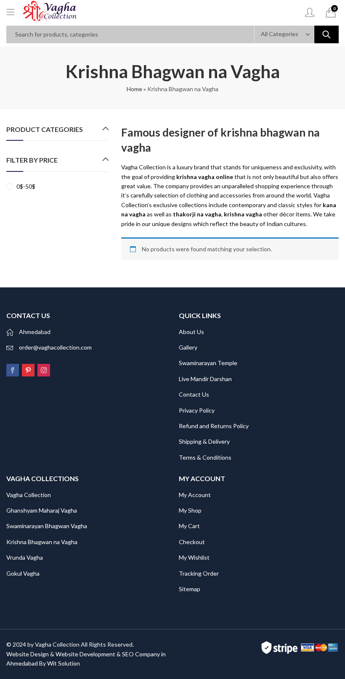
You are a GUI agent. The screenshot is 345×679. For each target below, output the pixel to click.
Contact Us (194, 394)
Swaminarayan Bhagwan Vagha (46, 525)
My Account (195, 494)
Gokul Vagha (23, 573)
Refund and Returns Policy (214, 425)
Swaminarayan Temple (208, 362)
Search (326, 34)
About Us (191, 331)
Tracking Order (199, 573)
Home (134, 88)
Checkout (192, 541)
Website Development (85, 654)
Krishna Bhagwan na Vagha (41, 541)
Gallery (188, 347)
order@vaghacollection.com (55, 347)
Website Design (27, 654)
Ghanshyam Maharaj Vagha (41, 510)
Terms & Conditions (205, 457)
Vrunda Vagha (24, 557)
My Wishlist (194, 557)
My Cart (189, 525)
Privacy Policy (197, 410)
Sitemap (189, 588)
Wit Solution (63, 663)
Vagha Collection (28, 494)
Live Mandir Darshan (205, 378)
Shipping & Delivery (204, 441)
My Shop (190, 510)
